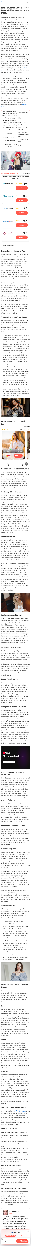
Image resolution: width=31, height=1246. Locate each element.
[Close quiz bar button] (2, 1239)
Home (3, 2)
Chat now (18, 455)
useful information (20, 1111)
